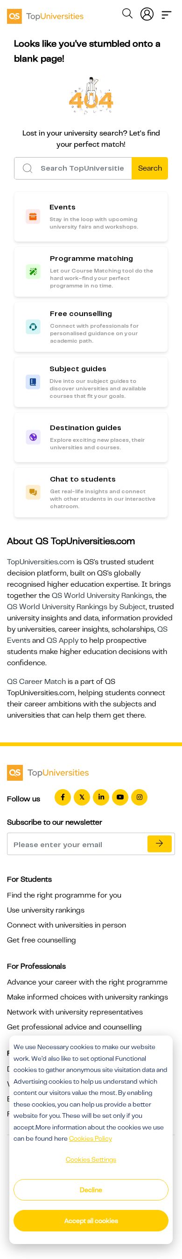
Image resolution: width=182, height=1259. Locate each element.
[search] (127, 15)
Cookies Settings (91, 1159)
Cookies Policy (90, 1138)
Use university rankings (45, 910)
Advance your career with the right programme (87, 982)
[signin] (147, 12)
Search (150, 168)
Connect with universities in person (66, 925)
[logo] (45, 13)
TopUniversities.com (41, 562)
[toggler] (166, 12)
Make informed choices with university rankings (87, 997)
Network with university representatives (75, 1012)
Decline (91, 1190)
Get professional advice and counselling (74, 1027)
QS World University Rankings (102, 595)
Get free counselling (41, 940)
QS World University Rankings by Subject (76, 607)
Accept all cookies (91, 1220)
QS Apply (62, 640)
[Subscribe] (159, 843)
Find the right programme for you (64, 895)
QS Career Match (36, 681)
